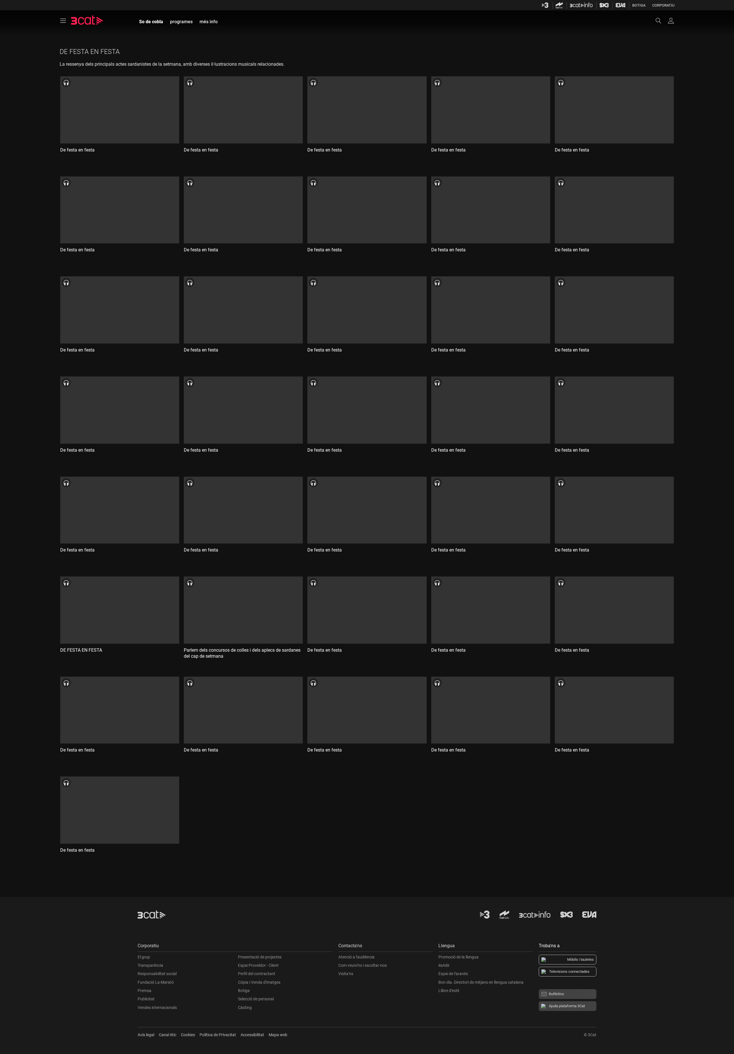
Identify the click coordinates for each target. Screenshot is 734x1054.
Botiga (638, 5)
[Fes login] (670, 20)
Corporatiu (663, 5)
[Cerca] (661, 20)
